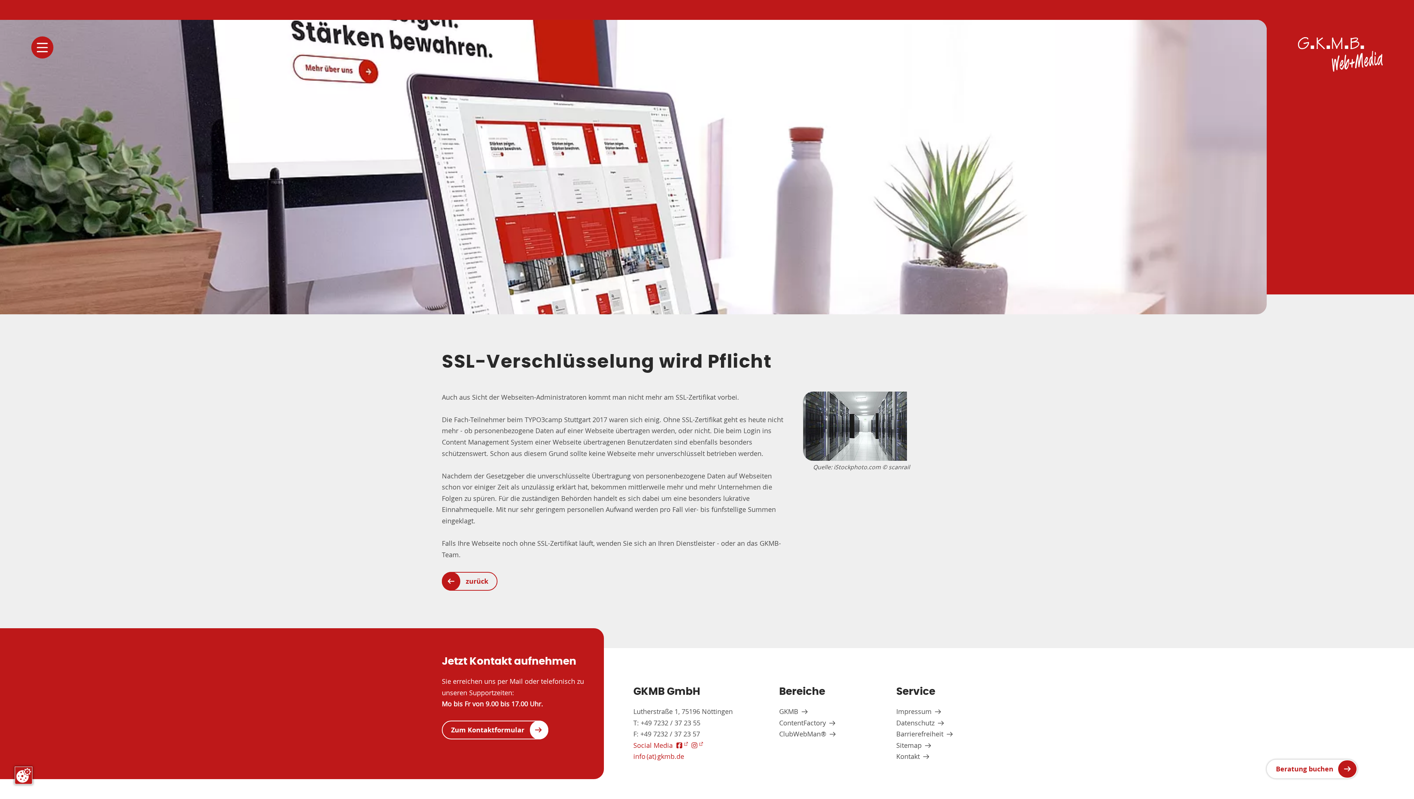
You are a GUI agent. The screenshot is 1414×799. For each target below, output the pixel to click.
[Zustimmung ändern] (23, 775)
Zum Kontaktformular (487, 730)
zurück (477, 581)
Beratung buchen (1304, 769)
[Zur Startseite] (1340, 54)
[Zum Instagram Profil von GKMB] (697, 745)
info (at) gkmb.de (658, 756)
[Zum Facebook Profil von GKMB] (682, 745)
